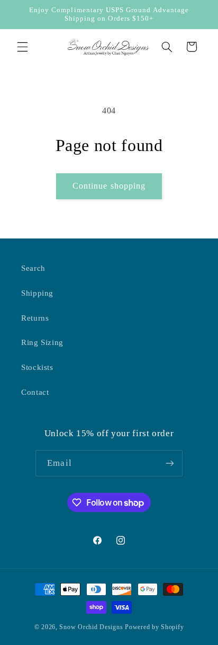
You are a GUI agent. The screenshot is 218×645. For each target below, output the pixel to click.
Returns (35, 318)
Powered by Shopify (154, 627)
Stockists (37, 367)
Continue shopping (109, 185)
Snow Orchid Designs (91, 627)
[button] (22, 46)
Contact (35, 392)
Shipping (37, 293)
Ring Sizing (42, 342)
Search (33, 268)
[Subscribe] (169, 463)
